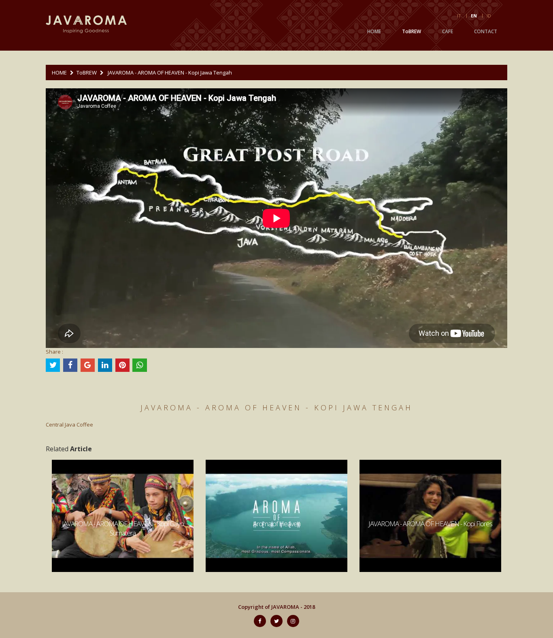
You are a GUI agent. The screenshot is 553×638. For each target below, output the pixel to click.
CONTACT (485, 31)
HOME (374, 31)
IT (459, 16)
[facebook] (260, 621)
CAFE (447, 31)
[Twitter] (276, 621)
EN (474, 16)
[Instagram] (293, 621)
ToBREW (411, 31)
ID (489, 16)
